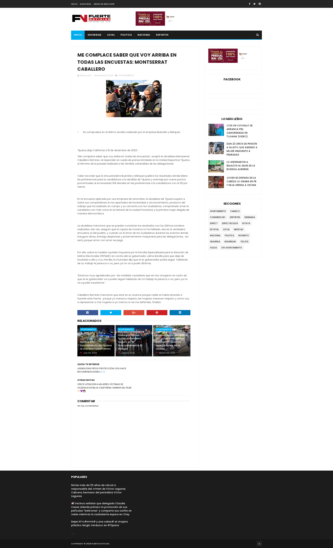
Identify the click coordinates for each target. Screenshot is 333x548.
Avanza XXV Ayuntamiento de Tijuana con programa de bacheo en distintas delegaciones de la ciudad (171, 340)
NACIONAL (144, 34)
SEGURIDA (215, 241)
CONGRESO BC (217, 217)
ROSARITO (243, 235)
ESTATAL (214, 229)
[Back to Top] (259, 543)
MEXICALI (238, 229)
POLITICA (126, 34)
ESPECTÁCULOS (230, 223)
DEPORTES (162, 34)
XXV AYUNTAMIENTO (231, 247)
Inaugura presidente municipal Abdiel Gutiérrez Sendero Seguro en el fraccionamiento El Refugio (131, 340)
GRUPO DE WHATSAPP (104, 4)
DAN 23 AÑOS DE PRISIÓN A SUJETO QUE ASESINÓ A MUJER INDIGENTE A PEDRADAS (242, 149)
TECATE (244, 241)
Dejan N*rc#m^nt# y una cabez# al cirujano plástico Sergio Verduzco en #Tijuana (99, 523)
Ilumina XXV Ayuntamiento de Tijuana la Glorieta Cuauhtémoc (96, 345)
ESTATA (246, 223)
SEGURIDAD (94, 34)
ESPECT (214, 223)
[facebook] (249, 4)
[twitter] (254, 4)
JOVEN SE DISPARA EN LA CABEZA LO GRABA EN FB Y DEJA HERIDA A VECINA (241, 181)
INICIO (74, 4)
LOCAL (111, 34)
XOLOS (213, 247)
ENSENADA (250, 217)
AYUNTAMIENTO (126, 75)
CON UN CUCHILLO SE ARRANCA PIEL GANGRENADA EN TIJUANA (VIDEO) (240, 131)
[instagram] (260, 4)
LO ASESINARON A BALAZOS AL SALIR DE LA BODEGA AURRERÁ (241, 165)
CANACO (235, 211)
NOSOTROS (85, 4)
